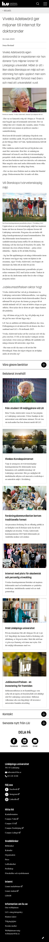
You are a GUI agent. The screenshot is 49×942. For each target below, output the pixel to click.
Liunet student (10, 891)
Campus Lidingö (11, 832)
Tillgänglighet (10, 921)
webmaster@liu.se (12, 933)
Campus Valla (10, 818)
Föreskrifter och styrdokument (17, 873)
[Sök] (37, 3)
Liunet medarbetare (12, 886)
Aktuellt (7, 10)
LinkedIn (13, 799)
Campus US (10, 823)
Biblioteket (9, 845)
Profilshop (9, 868)
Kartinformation (11, 814)
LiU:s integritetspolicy (14, 912)
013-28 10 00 (12, 776)
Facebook (13, 789)
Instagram (13, 794)
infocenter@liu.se (14, 772)
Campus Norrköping (13, 828)
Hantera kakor (10, 916)
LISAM (8, 895)
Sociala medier (11, 925)
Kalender (8, 850)
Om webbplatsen (11, 907)
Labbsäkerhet (10, 864)
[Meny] (45, 3)
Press (7, 859)
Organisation (10, 854)
